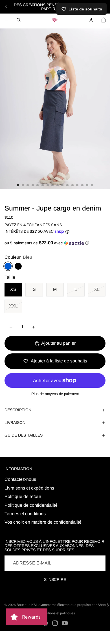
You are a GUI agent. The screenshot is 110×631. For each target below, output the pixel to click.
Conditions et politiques (57, 613)
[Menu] (6, 20)
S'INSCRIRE (55, 579)
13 (77, 185)
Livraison (15, 422)
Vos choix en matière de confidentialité (43, 522)
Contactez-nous (20, 479)
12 (72, 185)
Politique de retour (23, 496)
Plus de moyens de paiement (55, 394)
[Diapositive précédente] (6, 7)
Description (18, 410)
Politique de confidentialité (31, 505)
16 (92, 185)
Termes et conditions (25, 513)
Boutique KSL (27, 605)
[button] (55, 243)
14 (82, 185)
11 (67, 185)
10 (62, 185)
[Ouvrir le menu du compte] (91, 20)
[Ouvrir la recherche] (18, 20)
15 (87, 185)
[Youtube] (64, 623)
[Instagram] (55, 623)
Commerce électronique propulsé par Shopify (74, 605)
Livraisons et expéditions (29, 488)
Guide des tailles (24, 435)
